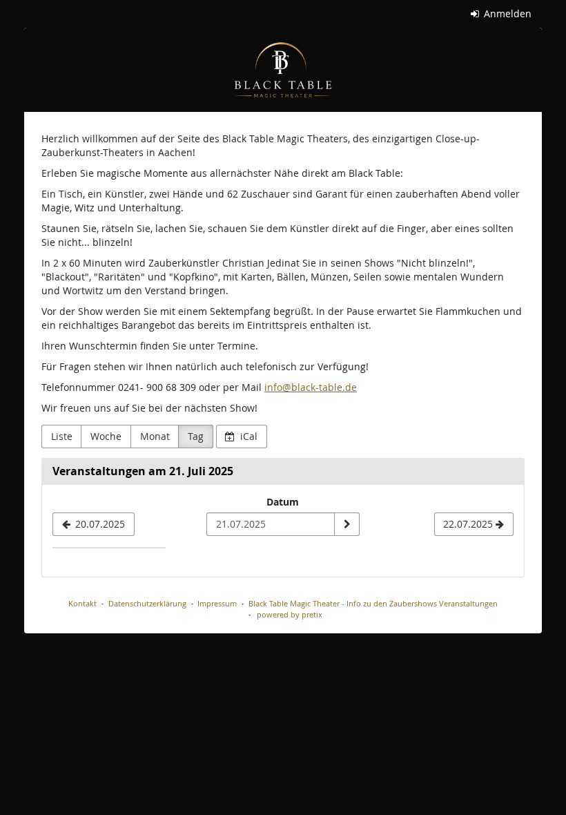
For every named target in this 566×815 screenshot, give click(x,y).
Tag (196, 436)
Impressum (217, 603)
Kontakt (82, 603)
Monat (155, 436)
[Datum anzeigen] (346, 524)
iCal (247, 436)
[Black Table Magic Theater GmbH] (283, 70)
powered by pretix (289, 614)
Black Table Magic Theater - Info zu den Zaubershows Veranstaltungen (373, 603)
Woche (105, 436)
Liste (61, 436)
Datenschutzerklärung (147, 603)
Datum (282, 501)
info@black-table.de (310, 387)
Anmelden (506, 13)
